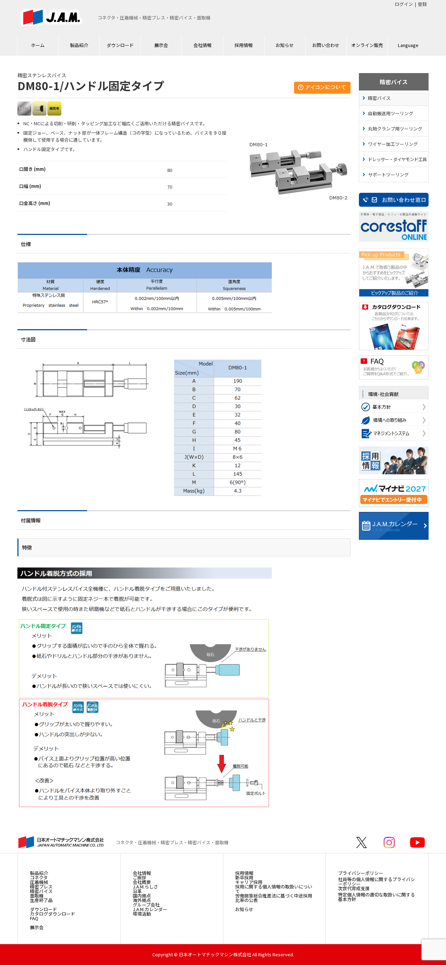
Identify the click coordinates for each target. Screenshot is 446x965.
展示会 (161, 45)
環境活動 (142, 913)
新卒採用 (244, 877)
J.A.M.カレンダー (150, 909)
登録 (422, 4)
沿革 (137, 891)
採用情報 (243, 45)
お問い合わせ (325, 45)
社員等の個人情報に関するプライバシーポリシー (376, 881)
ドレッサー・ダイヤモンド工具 (397, 159)
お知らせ (285, 45)
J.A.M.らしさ (145, 886)
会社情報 (202, 45)
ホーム (38, 45)
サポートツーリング (388, 174)
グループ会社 (146, 904)
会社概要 (142, 882)
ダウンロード (120, 45)
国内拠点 (142, 895)
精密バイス (379, 98)
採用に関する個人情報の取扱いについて (273, 888)
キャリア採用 (248, 882)
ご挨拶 (139, 877)
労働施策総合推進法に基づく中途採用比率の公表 (273, 897)
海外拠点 (142, 900)
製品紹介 (79, 45)
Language (408, 45)
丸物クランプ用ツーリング (395, 128)
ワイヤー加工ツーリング (393, 144)
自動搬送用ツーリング (390, 113)
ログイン (404, 4)
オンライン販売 (367, 45)
